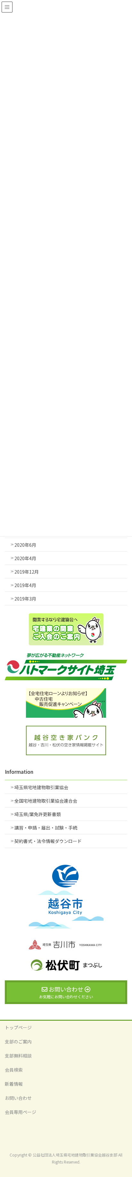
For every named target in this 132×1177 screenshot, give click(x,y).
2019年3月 (25, 598)
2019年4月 (25, 585)
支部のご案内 (18, 1041)
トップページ (18, 1027)
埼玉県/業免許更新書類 (37, 814)
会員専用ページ (20, 1112)
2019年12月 (26, 571)
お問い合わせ (18, 1098)
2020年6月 (25, 545)
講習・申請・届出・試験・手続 (45, 827)
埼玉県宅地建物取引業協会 (41, 787)
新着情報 (14, 1084)
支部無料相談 (18, 1055)
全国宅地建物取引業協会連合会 (45, 800)
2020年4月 (25, 558)
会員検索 (14, 1070)
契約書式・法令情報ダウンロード (48, 841)
